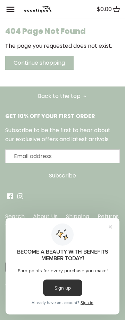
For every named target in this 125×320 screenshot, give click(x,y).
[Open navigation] (10, 9)
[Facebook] (10, 196)
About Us (45, 216)
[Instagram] (20, 196)
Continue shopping (39, 63)
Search (15, 216)
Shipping (77, 216)
